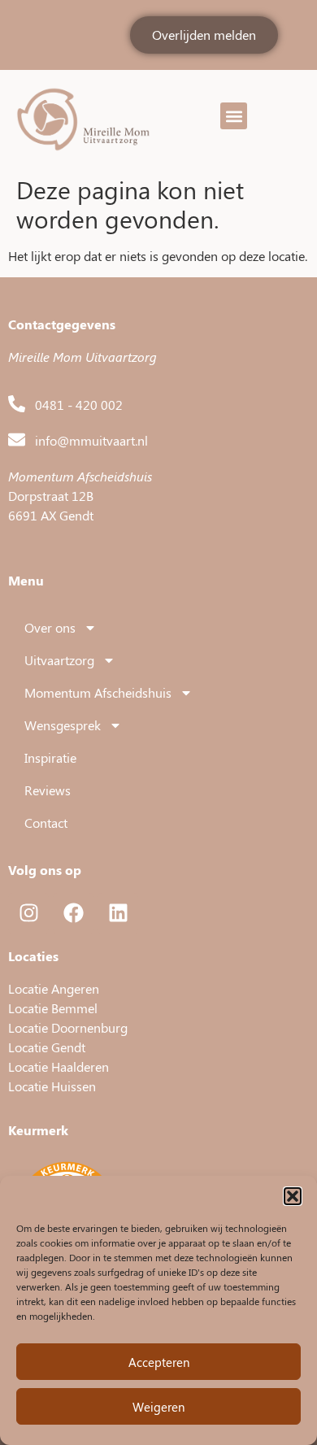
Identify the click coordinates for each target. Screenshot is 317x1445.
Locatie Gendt (46, 1046)
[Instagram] (28, 913)
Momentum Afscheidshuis (98, 692)
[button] (292, 1196)
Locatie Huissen (52, 1086)
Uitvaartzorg (59, 659)
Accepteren (158, 1362)
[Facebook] (73, 913)
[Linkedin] (118, 913)
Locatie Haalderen (58, 1066)
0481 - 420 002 (79, 404)
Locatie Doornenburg (68, 1027)
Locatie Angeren (53, 988)
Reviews (47, 790)
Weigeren (158, 1407)
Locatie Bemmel (53, 1007)
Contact (45, 822)
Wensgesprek (62, 724)
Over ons (50, 627)
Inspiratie (50, 757)
